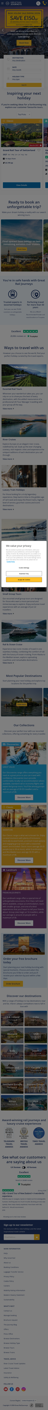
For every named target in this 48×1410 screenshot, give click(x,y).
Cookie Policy (11, 561)
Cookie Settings (24, 568)
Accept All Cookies (24, 580)
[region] (24, 564)
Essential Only (24, 574)
